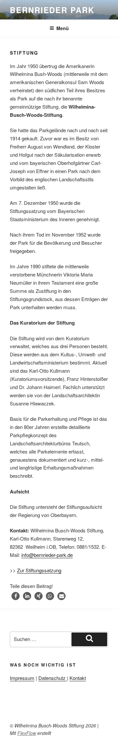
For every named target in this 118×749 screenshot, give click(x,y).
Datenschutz (52, 677)
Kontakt (77, 677)
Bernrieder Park (52, 9)
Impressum (22, 677)
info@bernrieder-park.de (47, 554)
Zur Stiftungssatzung (39, 570)
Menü (62, 28)
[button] (15, 596)
